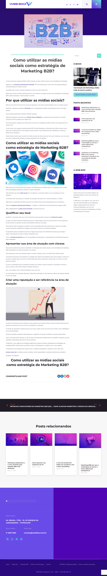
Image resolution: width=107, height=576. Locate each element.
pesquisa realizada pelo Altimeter (24, 84)
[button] (58, 376)
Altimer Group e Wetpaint (34, 117)
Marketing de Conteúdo (42, 54)
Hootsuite (27, 108)
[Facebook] (16, 539)
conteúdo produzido (16, 237)
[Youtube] (77, 4)
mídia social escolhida (25, 209)
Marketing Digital (57, 54)
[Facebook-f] (74, 4)
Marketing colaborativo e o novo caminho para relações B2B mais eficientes (91, 109)
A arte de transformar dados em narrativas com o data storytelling (91, 131)
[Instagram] (70, 4)
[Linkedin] (7, 539)
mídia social (23, 193)
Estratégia (15, 54)
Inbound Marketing (26, 54)
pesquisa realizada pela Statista (20, 205)
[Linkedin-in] (67, 4)
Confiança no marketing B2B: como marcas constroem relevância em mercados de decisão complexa (90, 156)
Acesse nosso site (11, 352)
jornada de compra (56, 217)
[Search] (99, 56)
